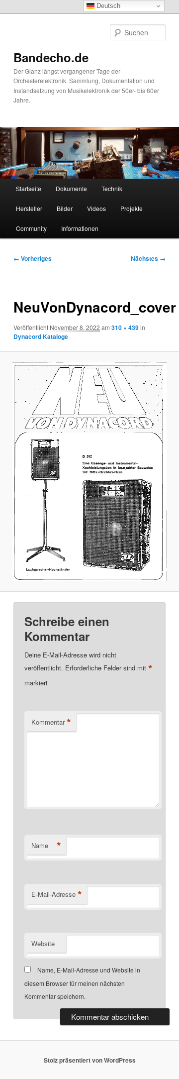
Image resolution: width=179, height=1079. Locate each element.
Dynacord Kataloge (40, 336)
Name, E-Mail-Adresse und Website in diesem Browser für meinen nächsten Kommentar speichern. (82, 983)
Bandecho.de (51, 57)
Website (43, 943)
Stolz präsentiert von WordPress (90, 1060)
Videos (96, 208)
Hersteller (29, 208)
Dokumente (71, 188)
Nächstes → (148, 258)
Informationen (79, 228)
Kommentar (51, 722)
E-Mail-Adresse (56, 894)
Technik (111, 188)
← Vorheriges (32, 258)
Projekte (131, 208)
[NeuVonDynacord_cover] (89, 471)
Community (31, 228)
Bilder (65, 208)
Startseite (28, 188)
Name (46, 846)
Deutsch (107, 5)
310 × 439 (125, 327)
